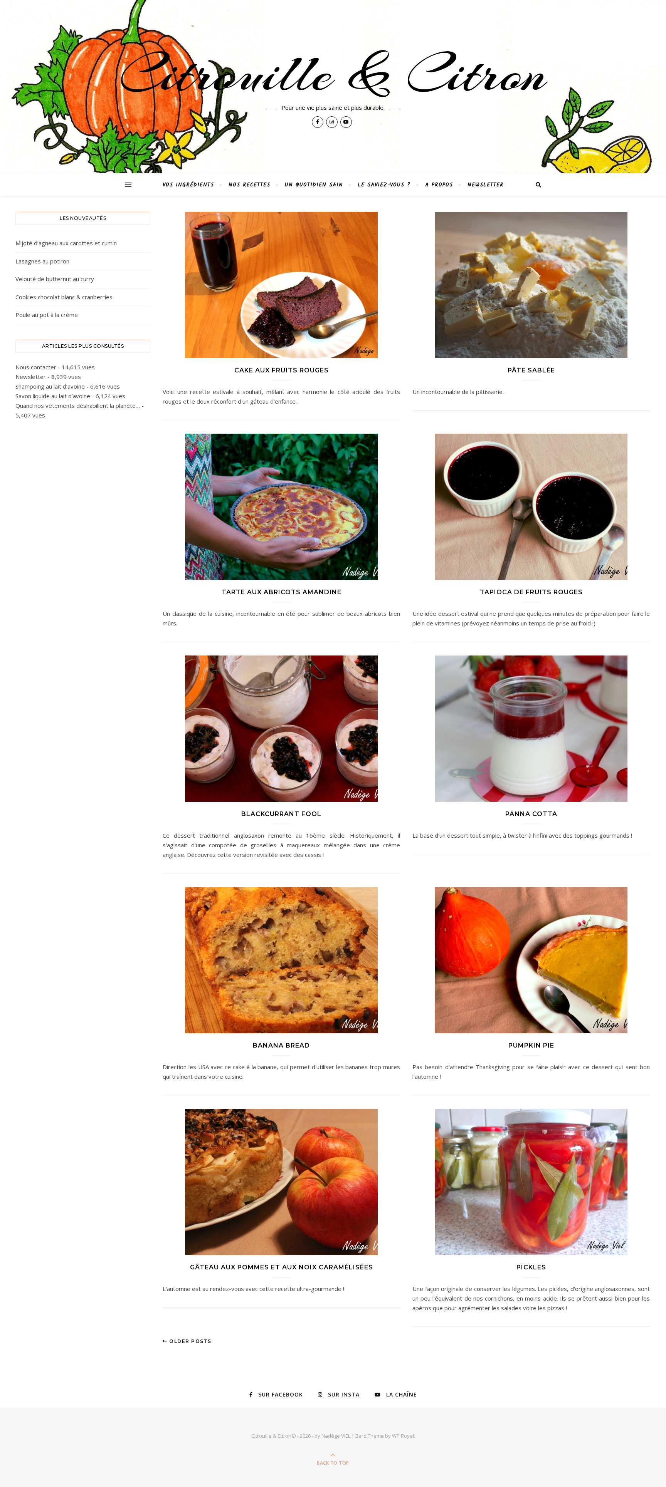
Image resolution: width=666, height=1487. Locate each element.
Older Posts (190, 1341)
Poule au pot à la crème (46, 315)
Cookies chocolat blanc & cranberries (64, 297)
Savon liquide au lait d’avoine (52, 396)
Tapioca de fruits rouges (531, 592)
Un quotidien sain (314, 185)
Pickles (531, 1267)
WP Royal (403, 1435)
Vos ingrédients (188, 185)
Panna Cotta (531, 814)
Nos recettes (249, 185)
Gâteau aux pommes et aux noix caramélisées (281, 1267)
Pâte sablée (531, 370)
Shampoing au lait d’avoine (50, 386)
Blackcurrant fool (281, 814)
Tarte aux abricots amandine (281, 592)
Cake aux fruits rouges (281, 370)
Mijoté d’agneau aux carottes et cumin (66, 243)
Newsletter (486, 185)
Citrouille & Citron (333, 74)
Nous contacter (35, 367)
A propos (439, 185)
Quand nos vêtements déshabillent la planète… (77, 405)
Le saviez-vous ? (384, 185)
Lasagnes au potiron (42, 261)
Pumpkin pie (531, 1045)
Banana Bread (281, 1045)
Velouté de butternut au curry (54, 279)
